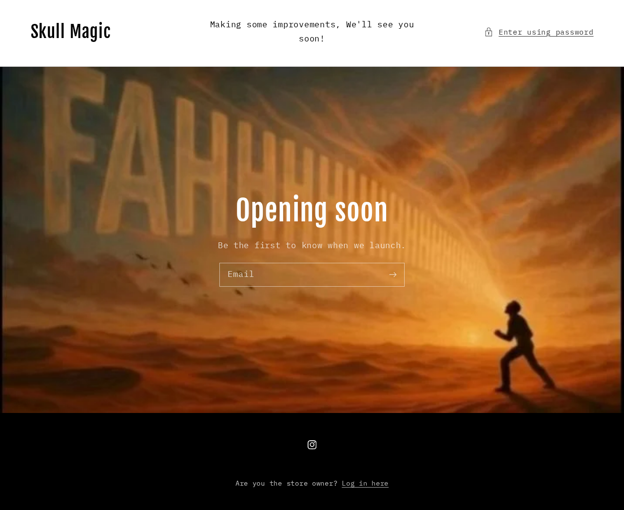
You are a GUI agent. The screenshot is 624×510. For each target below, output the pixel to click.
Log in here (365, 483)
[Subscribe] (393, 274)
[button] (538, 32)
